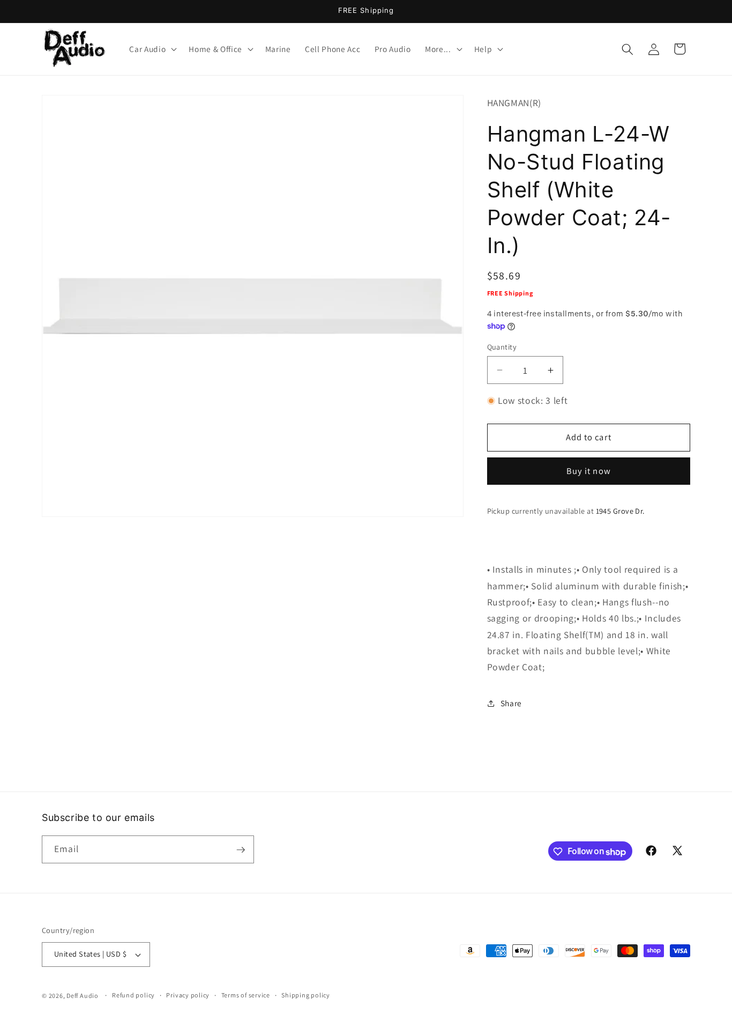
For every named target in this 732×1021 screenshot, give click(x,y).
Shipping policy (305, 996)
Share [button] (511, 703)
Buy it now (588, 471)
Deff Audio (82, 996)
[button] (152, 49)
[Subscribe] (240, 850)
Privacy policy (188, 996)
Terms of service (245, 996)
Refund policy (133, 996)
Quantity (502, 347)
